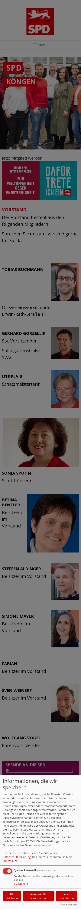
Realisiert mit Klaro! (67, 904)
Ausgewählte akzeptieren (38, 896)
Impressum (10, 861)
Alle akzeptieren (66, 896)
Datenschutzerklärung (17, 857)
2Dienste (21, 883)
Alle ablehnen (12, 896)
